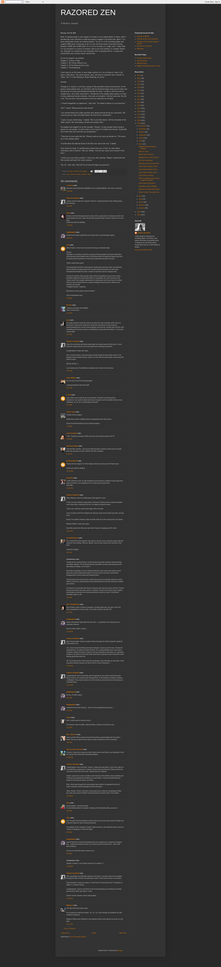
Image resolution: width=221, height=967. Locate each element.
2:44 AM (69, 552)
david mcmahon (72, 446)
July (140, 141)
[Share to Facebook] (103, 171)
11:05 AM (69, 898)
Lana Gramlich (71, 433)
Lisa (67, 320)
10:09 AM (69, 866)
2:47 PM (69, 313)
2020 (139, 87)
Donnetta (69, 478)
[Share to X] (100, 171)
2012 (139, 111)
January (142, 208)
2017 (139, 96)
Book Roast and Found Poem (149, 163)
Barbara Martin (71, 461)
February (142, 205)
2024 (139, 75)
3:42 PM (69, 698)
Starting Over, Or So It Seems (149, 157)
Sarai (68, 213)
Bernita (69, 305)
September (143, 135)
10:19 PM (69, 471)
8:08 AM (69, 854)
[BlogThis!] (98, 171)
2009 (139, 120)
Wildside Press (142, 63)
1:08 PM (69, 191)
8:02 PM (69, 454)
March (141, 202)
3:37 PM (69, 371)
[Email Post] (91, 171)
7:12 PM (69, 426)
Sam (68, 803)
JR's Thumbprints (72, 604)
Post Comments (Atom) (78, 937)
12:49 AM (69, 796)
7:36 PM (69, 742)
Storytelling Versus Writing (148, 186)
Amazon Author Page (144, 58)
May (140, 196)
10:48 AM (69, 666)
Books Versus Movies (146, 154)
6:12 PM (69, 727)
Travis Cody (70, 412)
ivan (67, 245)
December (143, 126)
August (141, 138)
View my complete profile (143, 250)
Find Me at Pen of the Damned (147, 39)
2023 (139, 78)
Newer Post (65, 933)
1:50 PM (69, 225)
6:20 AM (69, 832)
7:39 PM (69, 439)
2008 (139, 123)
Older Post (122, 933)
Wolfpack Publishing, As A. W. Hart (148, 66)
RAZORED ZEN (88, 12)
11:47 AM (69, 924)
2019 (139, 90)
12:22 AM (69, 531)
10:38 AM (69, 631)
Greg (68, 818)
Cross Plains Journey (146, 175)
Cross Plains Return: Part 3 (148, 166)
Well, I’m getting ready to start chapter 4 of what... (149, 179)
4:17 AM (69, 612)
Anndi (68, 717)
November (143, 129)
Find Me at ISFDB (143, 36)
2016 (139, 99)
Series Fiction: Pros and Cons (149, 192)
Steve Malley (71, 378)
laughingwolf (70, 232)
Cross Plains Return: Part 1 (148, 172)
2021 (139, 84)
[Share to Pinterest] (105, 171)
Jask (68, 174)
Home (94, 933)
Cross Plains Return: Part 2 (148, 169)
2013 (139, 108)
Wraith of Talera (86, 174)
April (140, 199)
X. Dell (68, 395)
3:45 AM (69, 597)
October (142, 132)
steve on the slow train (74, 749)
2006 (139, 215)
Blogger (120, 950)
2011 (139, 114)
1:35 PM (69, 206)
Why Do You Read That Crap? (149, 189)
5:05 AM (69, 811)
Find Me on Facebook (144, 46)
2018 (139, 93)
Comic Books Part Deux (147, 183)
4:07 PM (69, 388)
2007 (139, 212)
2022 (139, 81)
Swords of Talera (75, 174)
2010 (139, 117)
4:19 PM (69, 710)
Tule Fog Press (142, 61)
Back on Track (143, 151)
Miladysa (69, 905)
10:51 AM (69, 685)
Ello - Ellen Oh (71, 734)
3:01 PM (69, 334)
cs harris (69, 185)
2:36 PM (69, 298)
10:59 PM (69, 757)
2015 (139, 102)
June (141, 144)
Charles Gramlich (72, 198)
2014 (139, 105)
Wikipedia (140, 49)
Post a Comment (69, 928)
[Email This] (96, 171)
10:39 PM (69, 488)
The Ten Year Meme (146, 160)
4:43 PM (69, 405)
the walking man (72, 538)
